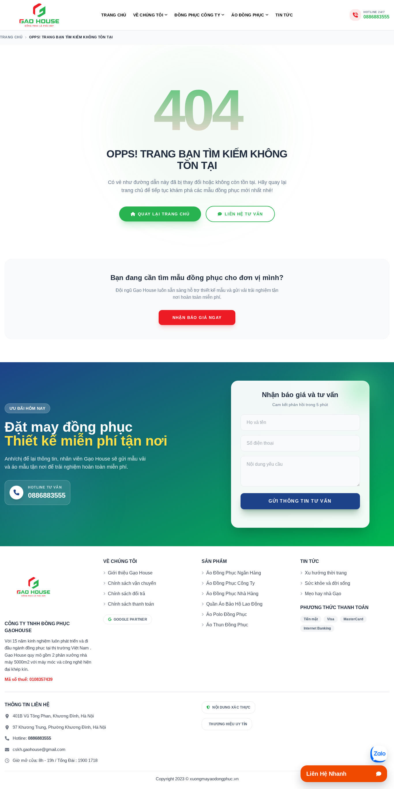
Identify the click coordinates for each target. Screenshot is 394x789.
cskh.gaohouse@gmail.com (39, 749)
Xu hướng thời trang (326, 572)
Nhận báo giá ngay (197, 317)
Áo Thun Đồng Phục (227, 624)
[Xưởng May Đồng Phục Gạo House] (39, 15)
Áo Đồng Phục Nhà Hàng (232, 593)
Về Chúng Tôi (148, 15)
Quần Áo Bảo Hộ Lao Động (234, 604)
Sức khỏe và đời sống (327, 583)
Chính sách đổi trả (126, 593)
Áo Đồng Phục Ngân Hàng (233, 572)
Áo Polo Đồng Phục (226, 614)
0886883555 (39, 738)
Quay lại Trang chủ (164, 214)
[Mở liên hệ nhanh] (378, 754)
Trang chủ (113, 15)
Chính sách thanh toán (131, 604)
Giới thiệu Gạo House (130, 572)
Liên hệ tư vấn (244, 214)
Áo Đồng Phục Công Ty (230, 583)
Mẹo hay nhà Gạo (323, 593)
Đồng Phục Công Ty (197, 15)
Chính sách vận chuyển (132, 583)
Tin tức (284, 15)
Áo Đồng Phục (247, 15)
